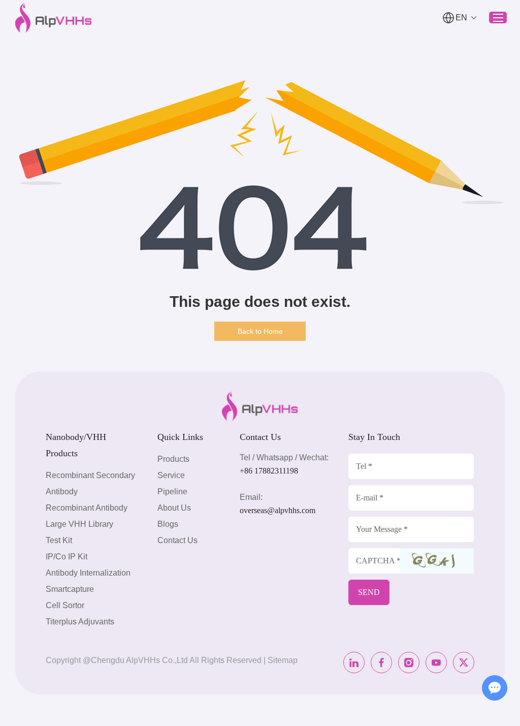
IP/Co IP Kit (66, 556)
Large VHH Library (79, 524)
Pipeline (172, 491)
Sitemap (283, 660)
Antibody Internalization (88, 573)
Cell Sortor (65, 605)
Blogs (167, 524)
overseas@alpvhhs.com (277, 510)
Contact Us (177, 540)
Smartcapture (70, 589)
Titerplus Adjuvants (80, 621)
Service (171, 475)
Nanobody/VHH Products (76, 445)
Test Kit (59, 540)
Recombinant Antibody (86, 507)
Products (173, 459)
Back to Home (260, 331)
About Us (174, 507)
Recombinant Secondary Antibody (90, 483)
